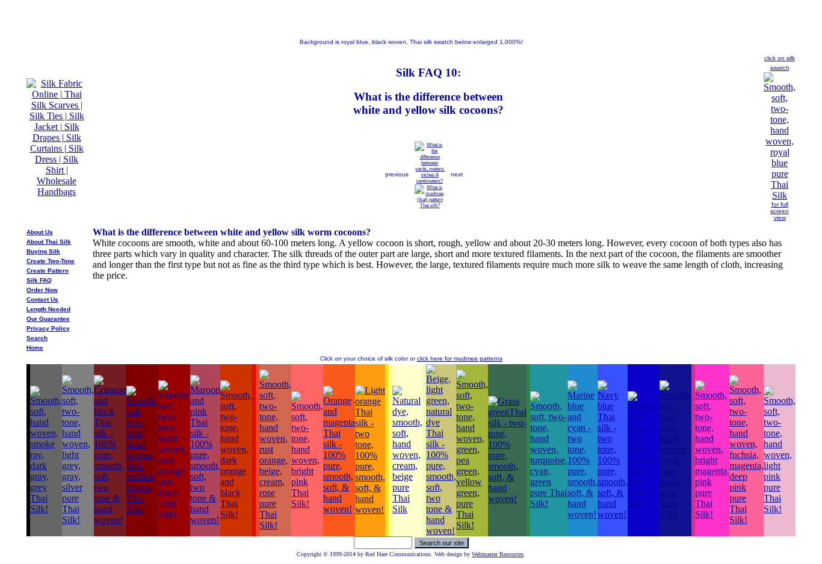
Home (34, 347)
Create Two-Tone (50, 261)
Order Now (42, 290)
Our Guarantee (48, 318)
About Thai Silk (48, 241)
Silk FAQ (39, 280)
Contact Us (42, 299)
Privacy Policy (48, 328)
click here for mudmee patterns (459, 358)
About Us (39, 232)
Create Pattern (47, 270)
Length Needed (48, 309)
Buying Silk (43, 251)
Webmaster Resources (498, 554)
